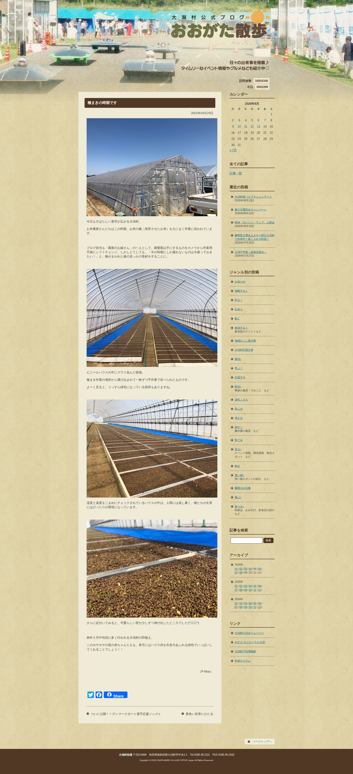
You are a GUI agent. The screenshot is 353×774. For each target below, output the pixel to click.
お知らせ (240, 281)
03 (245, 568)
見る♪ (238, 449)
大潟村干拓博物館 (245, 651)
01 (236, 568)
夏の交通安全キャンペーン (251, 209)
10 (239, 126)
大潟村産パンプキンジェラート (253, 196)
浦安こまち (241, 399)
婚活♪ (238, 359)
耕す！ (239, 427)
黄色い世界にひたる (199, 714)
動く (237, 318)
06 (259, 568)
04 (250, 568)
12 (252, 126)
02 (240, 568)
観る (237, 466)
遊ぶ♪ (238, 497)
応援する (240, 377)
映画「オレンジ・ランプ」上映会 (255, 222)
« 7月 (233, 150)
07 (236, 572)
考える (239, 418)
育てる (239, 440)
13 (258, 126)
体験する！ (241, 290)
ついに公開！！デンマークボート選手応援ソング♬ (126, 714)
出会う (239, 309)
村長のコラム (243, 660)
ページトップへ (262, 741)
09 (245, 589)
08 (240, 572)
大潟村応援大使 (244, 349)
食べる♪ (239, 506)
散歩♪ (238, 386)
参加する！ (241, 327)
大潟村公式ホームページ (249, 633)
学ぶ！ (239, 368)
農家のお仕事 (243, 488)
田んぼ (239, 408)
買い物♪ (239, 475)
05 (255, 586)
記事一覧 (236, 173)
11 (255, 589)
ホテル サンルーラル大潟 (250, 642)
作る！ (239, 300)
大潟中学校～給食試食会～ (251, 252)
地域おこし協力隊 (245, 340)
